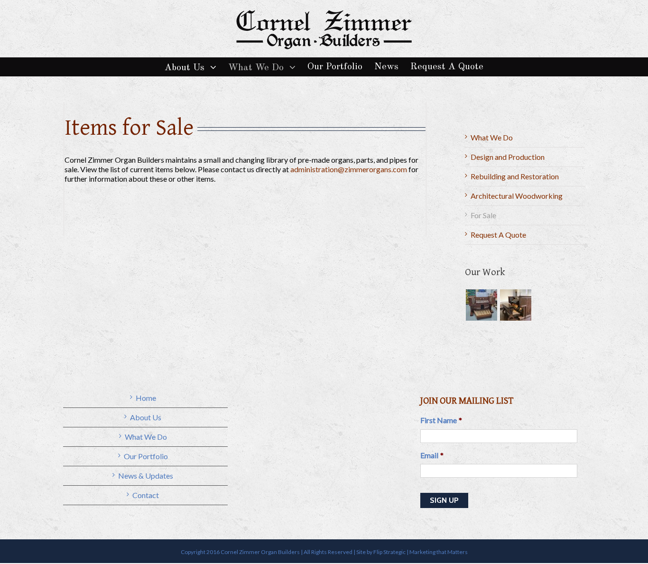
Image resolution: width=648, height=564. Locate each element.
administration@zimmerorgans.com (348, 169)
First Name (441, 420)
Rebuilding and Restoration (515, 176)
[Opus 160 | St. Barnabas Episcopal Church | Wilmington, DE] (481, 305)
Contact (145, 494)
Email (432, 455)
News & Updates (145, 475)
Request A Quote (498, 234)
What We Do (492, 137)
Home (146, 397)
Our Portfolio (146, 456)
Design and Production (508, 156)
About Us (145, 417)
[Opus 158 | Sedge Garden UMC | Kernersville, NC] (515, 305)
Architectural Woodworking (517, 195)
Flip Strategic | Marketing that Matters (420, 551)
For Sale (483, 215)
